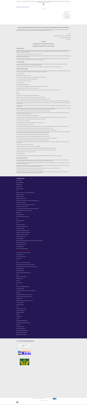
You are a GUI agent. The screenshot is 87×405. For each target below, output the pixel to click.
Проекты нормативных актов (20, 214)
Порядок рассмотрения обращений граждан (22, 248)
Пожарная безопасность (19, 184)
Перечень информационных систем (21, 236)
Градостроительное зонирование (20, 224)
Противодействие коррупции (20, 228)
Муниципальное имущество (20, 220)
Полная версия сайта (67, 16)
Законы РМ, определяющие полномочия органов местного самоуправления (26, 266)
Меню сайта (65, 13)
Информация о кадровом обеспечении (21, 332)
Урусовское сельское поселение (22, 7)
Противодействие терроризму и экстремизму (22, 216)
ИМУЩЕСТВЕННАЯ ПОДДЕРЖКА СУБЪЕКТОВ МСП (23, 286)
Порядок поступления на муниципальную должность (23, 272)
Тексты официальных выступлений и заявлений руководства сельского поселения (27, 208)
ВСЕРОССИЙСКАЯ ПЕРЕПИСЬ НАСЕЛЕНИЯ (21, 320)
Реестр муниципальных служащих (21, 244)
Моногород (17, 314)
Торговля (17, 306)
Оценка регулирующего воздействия (21, 308)
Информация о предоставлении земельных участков (23, 322)
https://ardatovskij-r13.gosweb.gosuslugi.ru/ (43, 2)
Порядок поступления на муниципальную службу (23, 250)
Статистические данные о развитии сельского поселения (24, 210)
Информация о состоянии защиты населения (22, 234)
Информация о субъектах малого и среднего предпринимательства (25, 192)
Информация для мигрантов (20, 304)
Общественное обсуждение (20, 302)
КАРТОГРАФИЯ (18, 292)
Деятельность (18, 280)
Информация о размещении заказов (21, 198)
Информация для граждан (19, 188)
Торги (17, 190)
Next (70, 387)
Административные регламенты (20, 328)
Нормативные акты (19, 212)
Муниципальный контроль (20, 268)
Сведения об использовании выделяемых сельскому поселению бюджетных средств (27, 200)
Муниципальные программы (20, 270)
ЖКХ (17, 284)
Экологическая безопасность (20, 326)
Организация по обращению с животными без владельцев (24, 294)
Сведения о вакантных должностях (21, 256)
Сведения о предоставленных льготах (21, 242)
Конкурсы (17, 318)
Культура (17, 274)
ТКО (16, 218)
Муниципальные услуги (19, 278)
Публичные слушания (19, 282)
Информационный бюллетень (20, 194)
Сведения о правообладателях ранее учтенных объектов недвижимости (26, 290)
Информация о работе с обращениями (21, 334)
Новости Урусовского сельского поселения (22, 206)
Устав (17, 260)
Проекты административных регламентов (22, 330)
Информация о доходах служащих (21, 202)
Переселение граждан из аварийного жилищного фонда (23, 296)
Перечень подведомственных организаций (22, 226)
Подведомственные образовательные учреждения (23, 232)
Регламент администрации (20, 246)
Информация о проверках (19, 196)
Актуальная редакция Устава (20, 288)
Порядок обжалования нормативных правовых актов (23, 252)
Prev (16, 387)
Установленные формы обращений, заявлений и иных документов (25, 204)
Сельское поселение (19, 180)
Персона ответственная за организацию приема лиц (23, 262)
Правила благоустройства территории (21, 276)
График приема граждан (19, 254)
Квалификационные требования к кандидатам (22, 230)
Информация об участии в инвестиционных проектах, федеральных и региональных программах (29, 240)
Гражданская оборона (19, 298)
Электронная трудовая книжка (20, 310)
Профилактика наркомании (20, 312)
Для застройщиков (18, 316)
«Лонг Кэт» (46, 400)
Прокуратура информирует (20, 182)
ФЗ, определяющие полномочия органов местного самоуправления (25, 264)
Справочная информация (19, 238)
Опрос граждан (18, 324)
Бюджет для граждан (19, 186)
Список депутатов (18, 258)
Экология (17, 222)
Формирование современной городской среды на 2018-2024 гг (24, 300)
